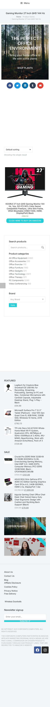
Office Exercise (15, 264)
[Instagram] (45, 650)
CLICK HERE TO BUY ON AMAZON (25, 220)
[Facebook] (37, 650)
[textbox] (27, 299)
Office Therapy (15, 277)
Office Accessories (17, 261)
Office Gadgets (16, 271)
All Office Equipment (18, 258)
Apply (13, 305)
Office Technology (17, 274)
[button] (25, 3)
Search (42, 247)
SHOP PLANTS (25, 68)
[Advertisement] (25, 341)
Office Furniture (16, 267)
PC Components (16, 280)
